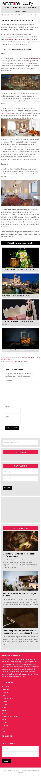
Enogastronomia (14, 361)
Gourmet (5, 704)
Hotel (4, 707)
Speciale (20, 772)
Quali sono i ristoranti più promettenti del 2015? (18, 269)
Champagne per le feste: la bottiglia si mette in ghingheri (17, 323)
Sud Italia (26, 39)
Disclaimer (24, 770)
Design (4, 695)
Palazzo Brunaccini (7, 113)
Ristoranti (24, 361)
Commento (9, 381)
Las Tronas (34, 174)
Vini (3, 731)
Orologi (4, 722)
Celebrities (5, 689)
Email (7, 417)
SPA (3, 728)
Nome (7, 406)
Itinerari (4, 713)
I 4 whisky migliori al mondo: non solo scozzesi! (18, 350)
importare (5, 710)
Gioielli (4, 701)
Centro (16, 39)
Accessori (5, 686)
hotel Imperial (33, 58)
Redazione (35, 770)
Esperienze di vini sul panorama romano (15, 295)
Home (30, 770)
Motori (4, 719)
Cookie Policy (17, 770)
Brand (4, 770)
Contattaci (9, 770)
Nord (9, 39)
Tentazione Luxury (20, 4)
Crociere (5, 692)
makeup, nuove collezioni (10, 716)
